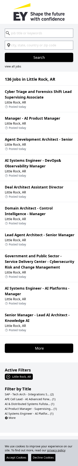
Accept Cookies (16, 457)
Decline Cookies (43, 457)
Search (39, 57)
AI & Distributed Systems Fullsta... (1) (29, 404)
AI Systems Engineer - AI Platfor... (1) (29, 413)
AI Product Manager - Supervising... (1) (31, 409)
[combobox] (39, 33)
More (12, 418)
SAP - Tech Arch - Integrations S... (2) (29, 394)
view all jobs (13, 66)
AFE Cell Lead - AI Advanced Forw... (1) (30, 399)
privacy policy (56, 450)
